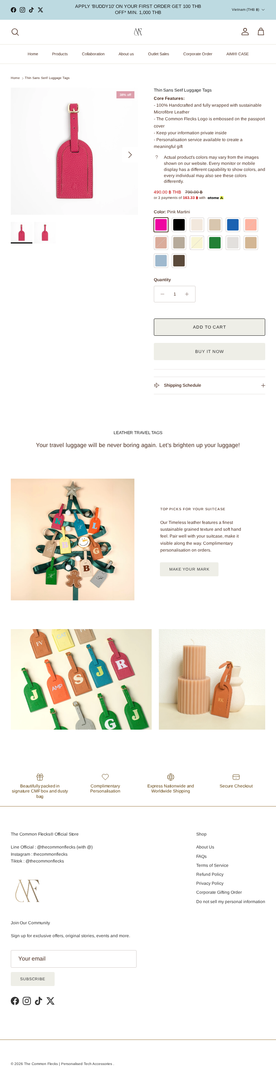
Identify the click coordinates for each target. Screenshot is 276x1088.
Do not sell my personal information (230, 901)
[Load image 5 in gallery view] (74, 151)
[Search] (15, 32)
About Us (205, 847)
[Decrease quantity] (160, 294)
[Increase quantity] (189, 294)
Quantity (162, 279)
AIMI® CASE (237, 54)
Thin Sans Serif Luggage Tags (47, 78)
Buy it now (209, 351)
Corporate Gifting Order (219, 892)
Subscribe (32, 979)
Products (60, 54)
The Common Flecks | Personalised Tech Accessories (68, 1064)
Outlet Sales (158, 54)
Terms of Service (212, 865)
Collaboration (93, 54)
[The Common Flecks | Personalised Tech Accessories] (138, 32)
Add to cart (209, 327)
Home (33, 54)
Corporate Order (197, 54)
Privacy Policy (210, 883)
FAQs (201, 856)
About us (126, 54)
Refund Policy (210, 874)
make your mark (189, 569)
